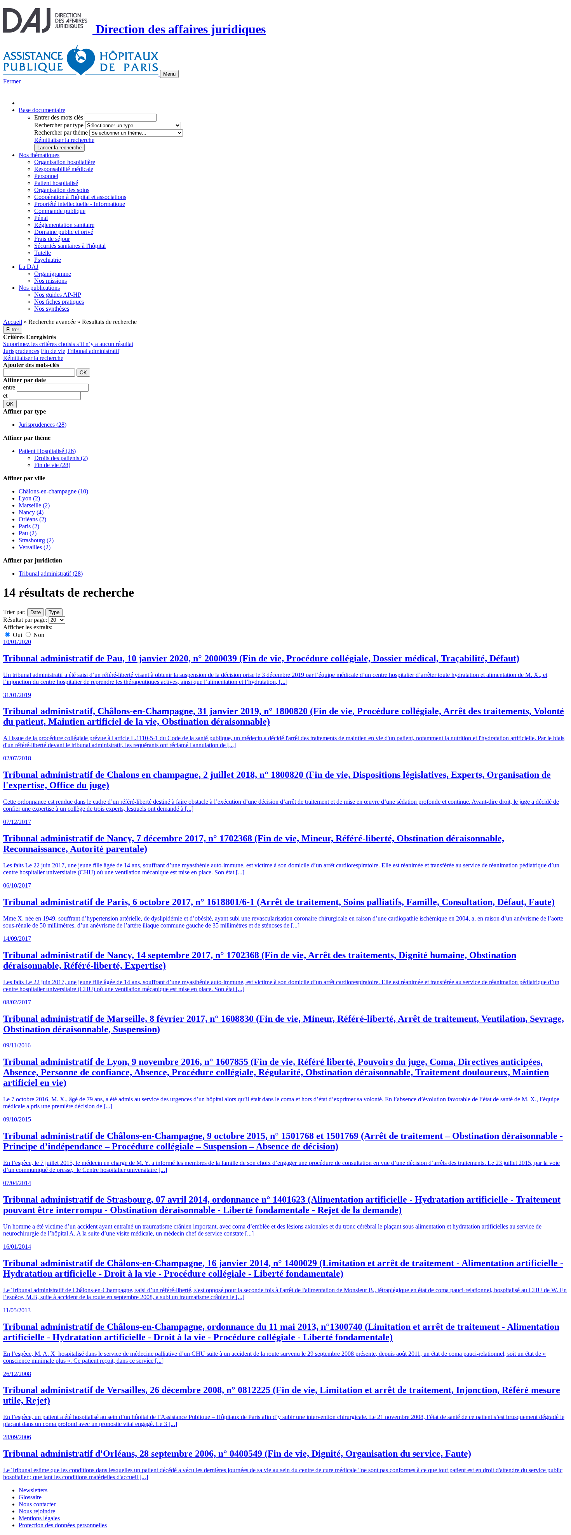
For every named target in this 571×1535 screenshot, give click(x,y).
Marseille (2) (34, 505)
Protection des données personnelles (63, 1525)
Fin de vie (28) (52, 465)
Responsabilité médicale (63, 169)
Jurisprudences (21, 351)
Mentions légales (39, 1518)
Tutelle (42, 252)
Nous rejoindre (37, 1511)
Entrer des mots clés (58, 117)
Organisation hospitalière (64, 162)
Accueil (12, 321)
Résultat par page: (25, 619)
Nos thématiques (39, 155)
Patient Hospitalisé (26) (47, 451)
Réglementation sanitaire (64, 225)
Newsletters (33, 1490)
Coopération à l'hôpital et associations (80, 197)
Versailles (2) (34, 547)
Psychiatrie (47, 259)
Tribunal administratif (93, 351)
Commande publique (59, 211)
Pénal (41, 218)
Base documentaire (42, 110)
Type (54, 612)
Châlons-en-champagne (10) (53, 491)
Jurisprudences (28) (42, 424)
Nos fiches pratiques (59, 301)
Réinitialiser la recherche (64, 140)
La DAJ (28, 266)
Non (38, 635)
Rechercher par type (59, 125)
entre (10, 387)
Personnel (46, 176)
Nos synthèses (51, 308)
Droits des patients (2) (61, 458)
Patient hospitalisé (56, 183)
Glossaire (30, 1497)
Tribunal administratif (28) (51, 573)
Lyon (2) (29, 498)
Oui (17, 635)
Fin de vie (53, 351)
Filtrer (12, 329)
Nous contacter (37, 1504)
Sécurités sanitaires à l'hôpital (70, 245)
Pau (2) (28, 533)
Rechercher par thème (61, 132)
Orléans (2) (32, 519)
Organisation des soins (61, 190)
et (6, 395)
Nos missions (50, 280)
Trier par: (14, 612)
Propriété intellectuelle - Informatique (79, 204)
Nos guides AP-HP (57, 294)
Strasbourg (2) (36, 540)
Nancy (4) (31, 512)
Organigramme (52, 273)
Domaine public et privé (63, 231)
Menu (169, 74)
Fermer (12, 81)
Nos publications (39, 287)
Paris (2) (29, 526)
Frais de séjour (52, 238)
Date (35, 612)
